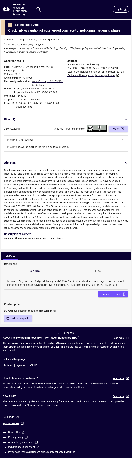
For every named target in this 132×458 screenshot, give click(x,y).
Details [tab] (10, 255)
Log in (119, 9)
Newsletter (14, 432)
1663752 (21, 95)
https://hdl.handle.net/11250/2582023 (35, 92)
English (33, 365)
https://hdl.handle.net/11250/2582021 (35, 88)
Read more (118, 338)
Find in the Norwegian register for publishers (91, 75)
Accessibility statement (20, 442)
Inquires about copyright (21, 447)
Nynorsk (20, 365)
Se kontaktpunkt (20, 318)
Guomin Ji (9, 39)
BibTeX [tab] (97, 270)
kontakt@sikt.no (66, 452)
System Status (11, 423)
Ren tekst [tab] (35, 270)
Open (116, 128)
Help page (8, 417)
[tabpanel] (66, 283)
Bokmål (8, 365)
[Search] (38, 9)
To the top (68, 333)
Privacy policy (15, 437)
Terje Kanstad (27, 39)
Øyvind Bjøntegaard (50, 39)
